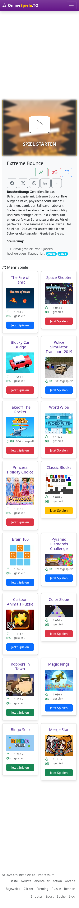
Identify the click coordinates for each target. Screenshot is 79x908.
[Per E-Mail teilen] (45, 183)
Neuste (26, 881)
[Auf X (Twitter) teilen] (23, 183)
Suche (61, 896)
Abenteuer (42, 881)
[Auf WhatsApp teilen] (34, 183)
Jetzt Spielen (20, 325)
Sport (50, 896)
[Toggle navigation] (71, 5)
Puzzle (56, 889)
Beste (14, 881)
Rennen (69, 889)
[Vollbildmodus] (67, 172)
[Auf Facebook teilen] (12, 183)
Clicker (28, 889)
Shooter (37, 896)
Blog (72, 896)
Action (57, 881)
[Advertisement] (39, 55)
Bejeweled (13, 889)
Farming (42, 889)
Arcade (70, 881)
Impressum (46, 875)
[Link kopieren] (56, 183)
